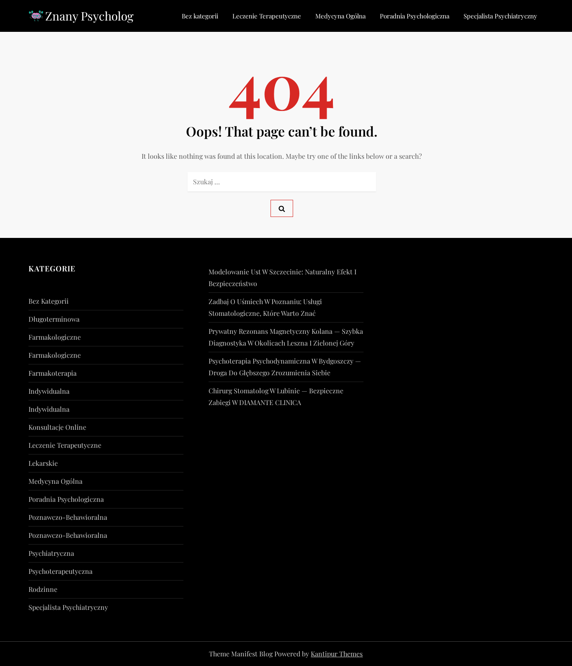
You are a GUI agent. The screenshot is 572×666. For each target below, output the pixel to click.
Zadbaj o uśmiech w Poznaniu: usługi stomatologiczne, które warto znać (265, 307)
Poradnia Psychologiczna (414, 16)
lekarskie (43, 463)
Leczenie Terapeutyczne (266, 16)
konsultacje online (57, 427)
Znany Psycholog (89, 15)
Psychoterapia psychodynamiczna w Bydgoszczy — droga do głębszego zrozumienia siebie (285, 366)
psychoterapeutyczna (60, 571)
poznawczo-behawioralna (67, 517)
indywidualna (49, 391)
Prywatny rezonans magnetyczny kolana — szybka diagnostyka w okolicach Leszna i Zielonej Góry (286, 337)
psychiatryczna (51, 553)
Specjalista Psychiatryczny (500, 16)
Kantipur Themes (337, 653)
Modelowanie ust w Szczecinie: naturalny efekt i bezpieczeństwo (282, 277)
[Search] (282, 208)
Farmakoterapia (52, 373)
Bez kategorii (200, 16)
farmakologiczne (54, 337)
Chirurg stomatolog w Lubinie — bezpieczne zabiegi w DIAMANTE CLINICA (276, 396)
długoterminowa (54, 319)
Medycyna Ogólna (340, 16)
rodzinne (42, 589)
